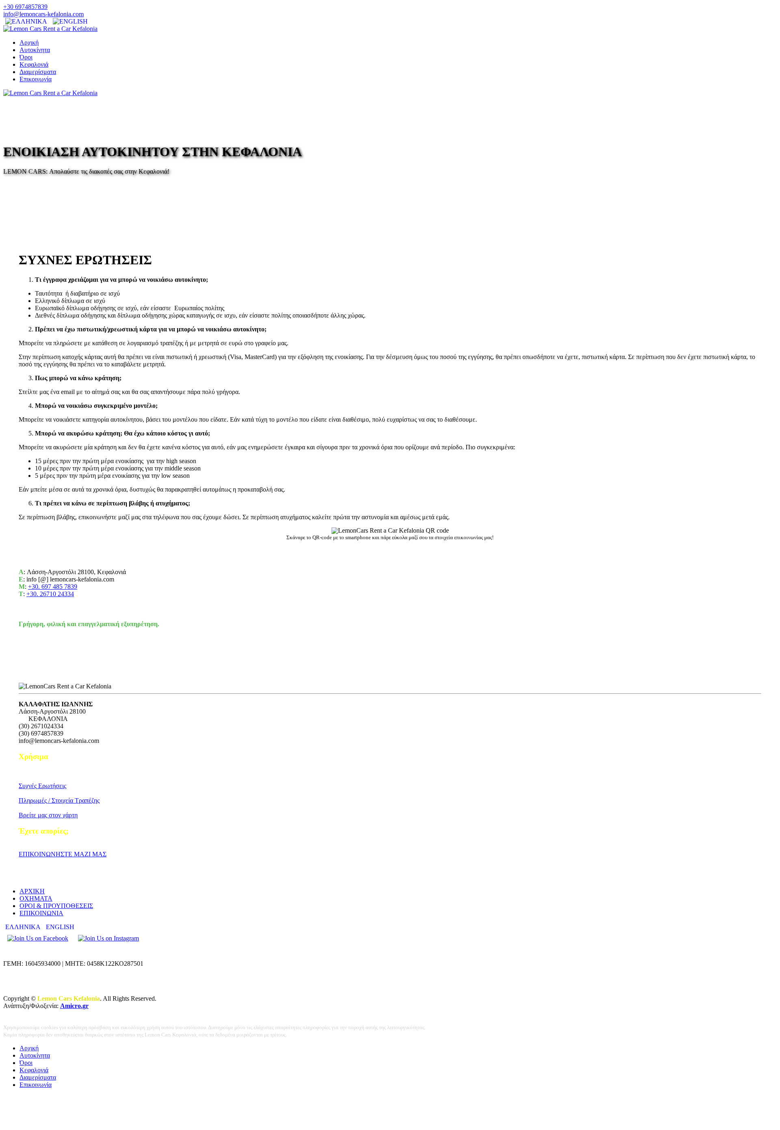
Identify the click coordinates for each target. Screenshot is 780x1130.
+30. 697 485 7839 (52, 586)
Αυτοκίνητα (35, 49)
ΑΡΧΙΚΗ (32, 891)
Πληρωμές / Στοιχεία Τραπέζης (59, 800)
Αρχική (29, 42)
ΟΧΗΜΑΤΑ (36, 898)
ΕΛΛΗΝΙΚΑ (23, 926)
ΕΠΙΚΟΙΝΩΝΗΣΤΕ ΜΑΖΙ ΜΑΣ (62, 854)
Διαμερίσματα (38, 71)
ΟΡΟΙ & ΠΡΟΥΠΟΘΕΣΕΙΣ (56, 905)
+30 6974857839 (25, 6)
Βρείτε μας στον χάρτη (48, 815)
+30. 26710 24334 (50, 593)
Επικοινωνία (36, 79)
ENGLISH (60, 926)
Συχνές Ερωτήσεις (42, 785)
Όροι (26, 57)
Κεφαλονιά (34, 64)
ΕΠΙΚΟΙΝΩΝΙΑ (41, 913)
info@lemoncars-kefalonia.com (43, 14)
